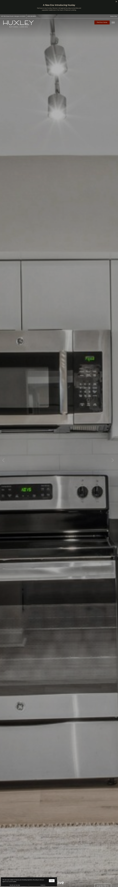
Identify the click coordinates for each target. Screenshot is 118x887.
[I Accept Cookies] (55, 879)
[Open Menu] (113, 22)
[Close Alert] (116, 2)
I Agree (51, 880)
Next (113, 460)
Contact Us (42, 885)
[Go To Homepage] (18, 24)
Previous (3, 460)
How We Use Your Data (15, 885)
